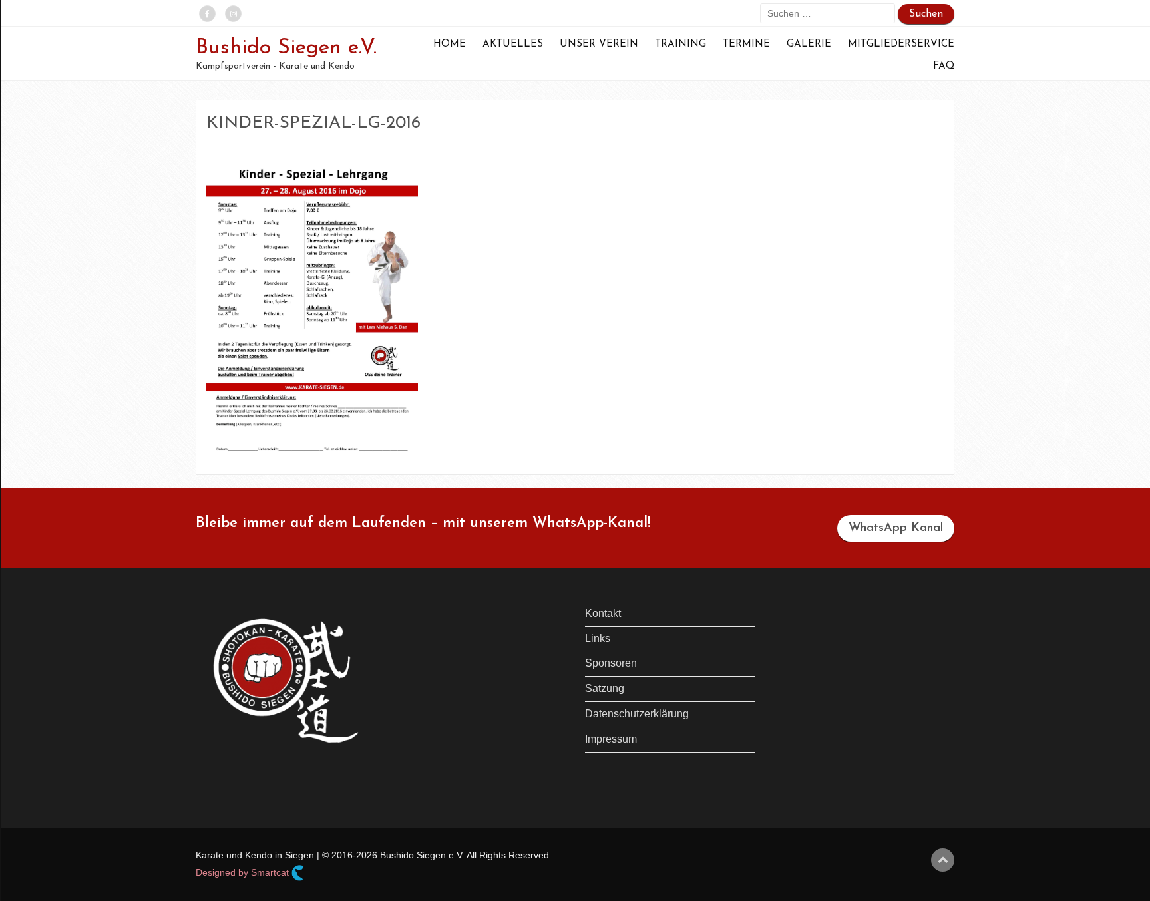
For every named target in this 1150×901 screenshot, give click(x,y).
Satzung (604, 688)
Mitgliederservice (901, 44)
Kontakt (603, 613)
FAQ (943, 66)
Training (680, 44)
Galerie (809, 44)
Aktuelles (512, 44)
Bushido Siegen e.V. (286, 48)
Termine (746, 44)
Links (597, 638)
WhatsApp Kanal (896, 528)
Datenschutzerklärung (637, 713)
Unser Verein (599, 44)
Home (449, 44)
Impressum (611, 739)
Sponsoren (611, 663)
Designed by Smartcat (243, 871)
